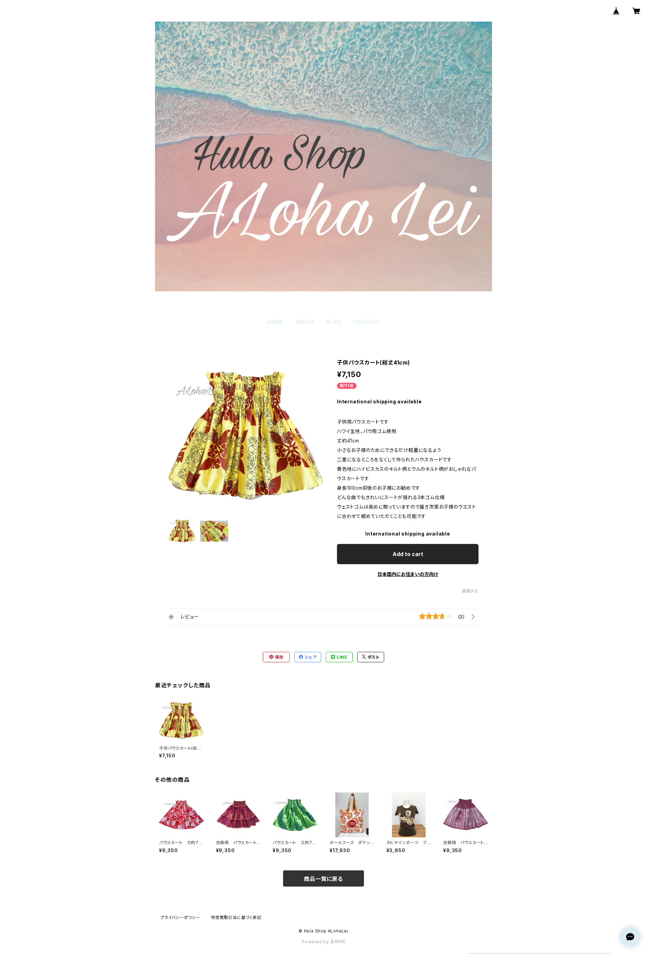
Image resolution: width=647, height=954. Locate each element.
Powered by (316, 941)
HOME (275, 322)
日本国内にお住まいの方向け (407, 574)
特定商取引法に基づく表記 (236, 917)
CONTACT (366, 322)
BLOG (334, 322)
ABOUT (305, 322)
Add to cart (408, 554)
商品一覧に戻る (323, 878)
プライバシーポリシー (180, 917)
